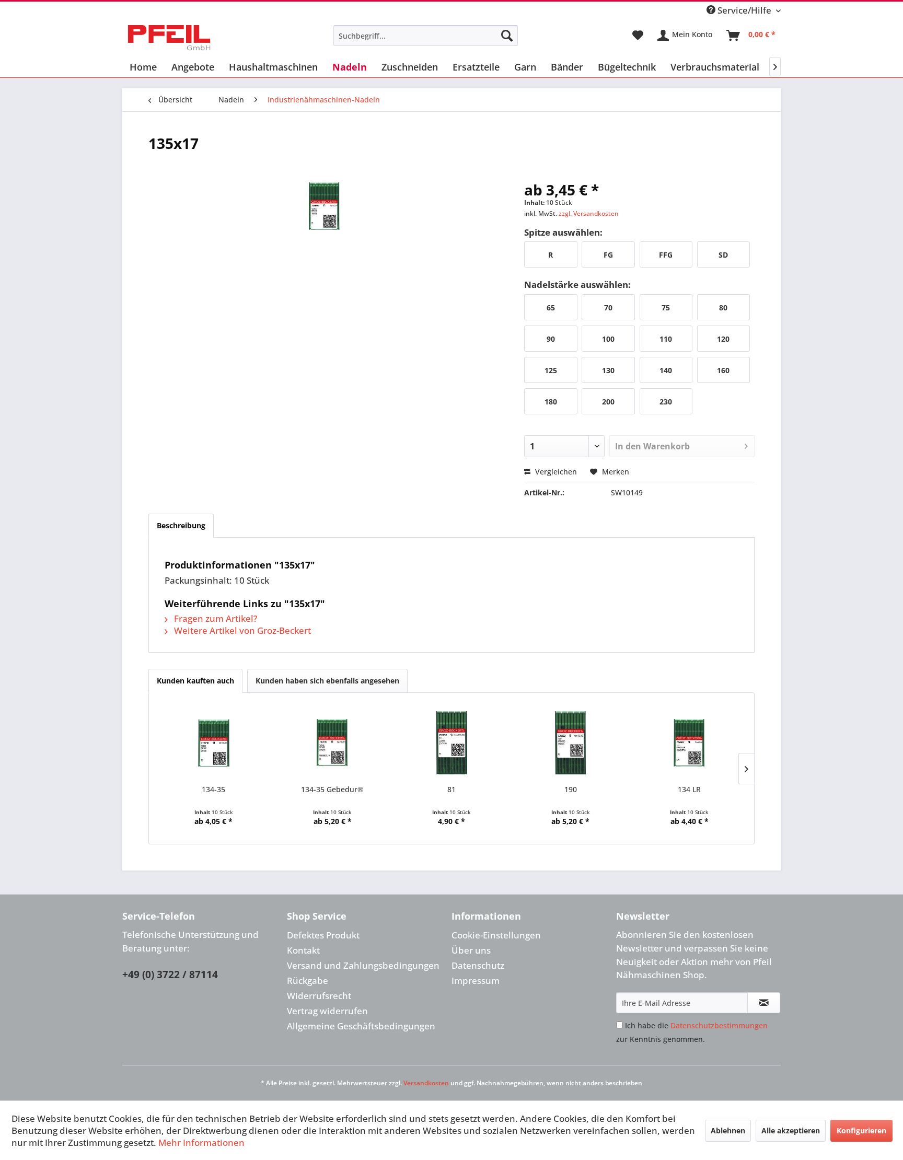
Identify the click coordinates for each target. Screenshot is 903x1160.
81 (451, 789)
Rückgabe (307, 981)
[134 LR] (689, 742)
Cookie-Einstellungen (496, 935)
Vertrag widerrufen (327, 1011)
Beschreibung (181, 525)
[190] (570, 742)
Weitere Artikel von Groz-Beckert (241, 630)
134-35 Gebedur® (332, 789)
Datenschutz (478, 965)
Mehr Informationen (201, 1142)
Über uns (471, 950)
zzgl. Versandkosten (589, 213)
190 (570, 789)
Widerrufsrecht (319, 996)
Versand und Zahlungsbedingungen (363, 965)
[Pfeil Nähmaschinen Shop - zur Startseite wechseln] (169, 38)
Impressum (476, 981)
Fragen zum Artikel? (215, 618)
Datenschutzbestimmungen (719, 1025)
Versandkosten (426, 1082)
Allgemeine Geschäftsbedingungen (361, 1026)
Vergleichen (555, 472)
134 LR (689, 789)
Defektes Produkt (323, 935)
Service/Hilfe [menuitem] (744, 10)
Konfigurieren (861, 1130)
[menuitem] (425, 35)
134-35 (213, 789)
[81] (451, 742)
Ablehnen (728, 1130)
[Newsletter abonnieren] (763, 1002)
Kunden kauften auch (195, 681)
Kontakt (303, 950)
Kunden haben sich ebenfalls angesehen (327, 681)
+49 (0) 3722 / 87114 (170, 974)
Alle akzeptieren (790, 1130)
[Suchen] (507, 35)
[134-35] (213, 742)
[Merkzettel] (638, 35)
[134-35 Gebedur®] (333, 742)
